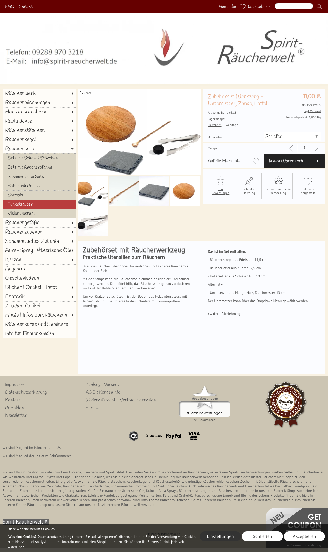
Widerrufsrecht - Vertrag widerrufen (121, 400)
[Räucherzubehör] (39, 232)
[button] (319, 6)
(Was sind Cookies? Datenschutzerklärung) (40, 536)
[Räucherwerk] (39, 93)
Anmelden (228, 7)
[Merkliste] (242, 6)
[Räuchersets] (39, 148)
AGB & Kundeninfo (103, 392)
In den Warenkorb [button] (286, 161)
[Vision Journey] (39, 213)
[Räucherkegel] (39, 139)
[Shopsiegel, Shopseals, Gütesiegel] (204, 387)
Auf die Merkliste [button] (224, 161)
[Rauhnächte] (39, 121)
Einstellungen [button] (220, 536)
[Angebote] (39, 269)
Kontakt (25, 7)
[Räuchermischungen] (39, 102)
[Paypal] (173, 436)
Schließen (262, 536)
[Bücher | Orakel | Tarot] (39, 287)
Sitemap (93, 408)
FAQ (9, 7)
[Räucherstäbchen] (39, 130)
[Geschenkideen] (39, 278)
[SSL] (133, 436)
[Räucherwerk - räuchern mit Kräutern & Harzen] (164, 15)
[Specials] (39, 195)
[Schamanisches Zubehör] (39, 241)
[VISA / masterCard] (193, 436)
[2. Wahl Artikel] (39, 306)
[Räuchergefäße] (39, 222)
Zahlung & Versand (103, 385)
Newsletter (16, 415)
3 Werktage (223, 125)
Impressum (15, 385)
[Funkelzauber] (39, 204)
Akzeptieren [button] (304, 536)
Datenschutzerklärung (26, 392)
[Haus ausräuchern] (39, 112)
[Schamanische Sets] (39, 176)
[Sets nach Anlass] (39, 185)
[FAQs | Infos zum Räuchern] (39, 315)
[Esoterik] (39, 296)
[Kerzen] (39, 259)
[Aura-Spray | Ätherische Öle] (39, 250)
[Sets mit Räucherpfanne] (39, 167)
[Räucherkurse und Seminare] (39, 324)
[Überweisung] (153, 436)
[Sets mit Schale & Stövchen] (39, 158)
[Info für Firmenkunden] (39, 333)
